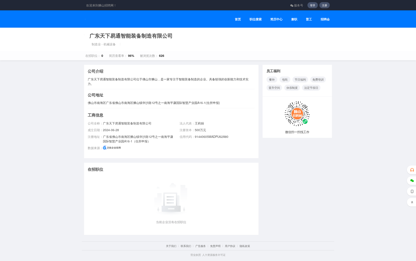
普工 (309, 19)
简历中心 (276, 19)
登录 (312, 5)
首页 (238, 19)
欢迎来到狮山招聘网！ (101, 5)
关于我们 (171, 246)
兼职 (294, 19)
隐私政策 (245, 246)
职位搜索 (256, 19)
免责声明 (215, 246)
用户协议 (230, 246)
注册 (324, 5)
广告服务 (200, 246)
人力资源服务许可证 (214, 254)
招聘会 (325, 19)
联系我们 (186, 246)
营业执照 (195, 254)
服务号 (298, 5)
